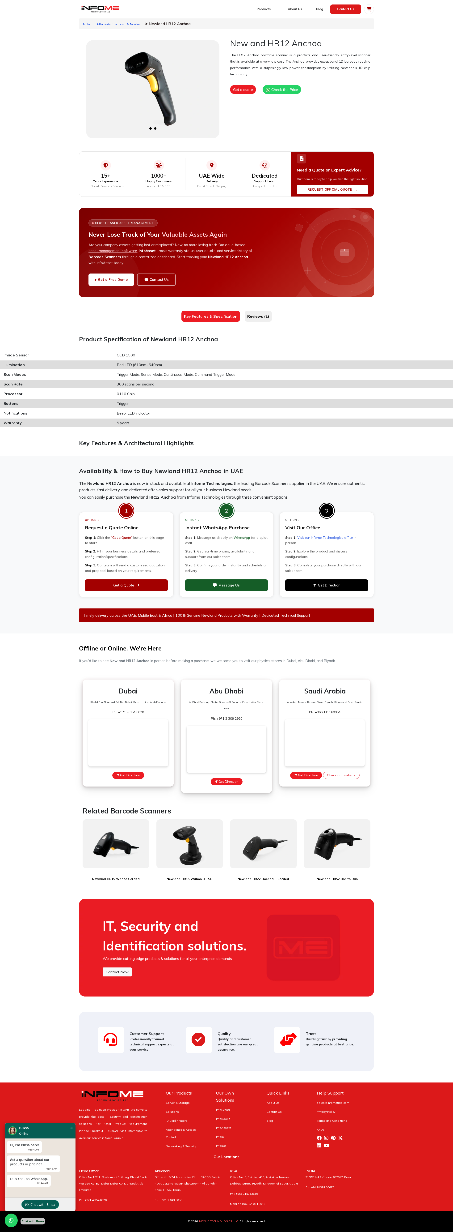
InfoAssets (223, 1127)
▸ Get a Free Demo (111, 279)
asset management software (112, 250)
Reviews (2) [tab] (258, 316)
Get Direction (329, 585)
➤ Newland (135, 24)
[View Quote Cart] (369, 9)
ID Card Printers (176, 1120)
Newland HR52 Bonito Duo (337, 879)
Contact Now (117, 972)
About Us (295, 9)
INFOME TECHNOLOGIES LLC (218, 1221)
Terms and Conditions (332, 1120)
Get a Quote (123, 585)
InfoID (220, 1136)
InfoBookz (223, 1119)
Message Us (229, 585)
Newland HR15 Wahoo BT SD (190, 879)
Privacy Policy (326, 1111)
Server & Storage (178, 1102)
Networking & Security (181, 1146)
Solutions (172, 1111)
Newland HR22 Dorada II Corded (263, 879)
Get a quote (243, 89)
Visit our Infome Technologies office (325, 537)
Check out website (341, 775)
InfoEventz (223, 1110)
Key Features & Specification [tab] (210, 316)
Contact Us (345, 9)
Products (264, 9)
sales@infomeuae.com (333, 1102)
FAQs (320, 1129)
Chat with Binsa (42, 1204)
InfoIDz (221, 1145)
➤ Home (88, 24)
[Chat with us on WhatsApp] (11, 1220)
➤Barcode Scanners (111, 24)
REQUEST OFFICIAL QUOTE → (332, 189)
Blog (319, 9)
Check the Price (284, 89)
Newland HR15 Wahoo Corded (116, 879)
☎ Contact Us (156, 279)
